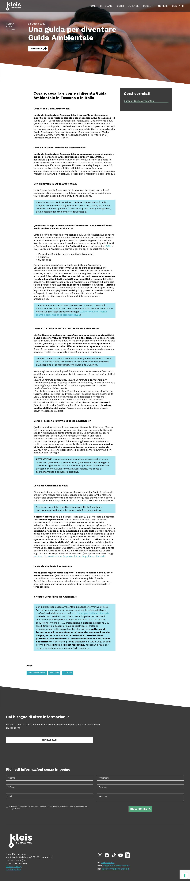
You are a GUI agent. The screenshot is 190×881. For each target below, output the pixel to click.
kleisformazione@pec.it (115, 868)
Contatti (178, 5)
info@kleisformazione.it (116, 865)
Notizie (163, 5)
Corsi (120, 5)
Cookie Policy (13, 869)
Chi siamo (106, 5)
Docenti (148, 5)
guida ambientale (36, 673)
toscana (54, 673)
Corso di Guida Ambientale (139, 100)
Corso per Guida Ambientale (93, 613)
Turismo (67, 673)
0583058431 (107, 862)
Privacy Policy (14, 866)
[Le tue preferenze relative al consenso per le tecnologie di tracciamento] (185, 876)
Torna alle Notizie (10, 26)
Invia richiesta (140, 808)
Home (92, 5)
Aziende (133, 5)
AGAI (108, 246)
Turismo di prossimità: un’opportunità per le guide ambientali (69, 556)
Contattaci (49, 740)
